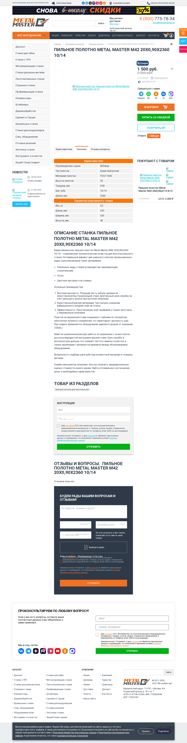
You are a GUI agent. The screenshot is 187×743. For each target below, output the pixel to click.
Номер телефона (82, 534)
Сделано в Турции (25, 117)
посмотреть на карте (121, 3)
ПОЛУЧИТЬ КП (156, 127)
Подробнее (163, 731)
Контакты (153, 35)
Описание (81, 149)
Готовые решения (25, 143)
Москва (114, 24)
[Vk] (163, 94)
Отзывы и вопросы (100, 149)
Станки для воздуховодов (29, 130)
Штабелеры (21, 104)
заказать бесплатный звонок (163, 3)
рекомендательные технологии (72, 736)
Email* (122, 524)
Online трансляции (63, 3)
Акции (55, 35)
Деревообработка (25, 111)
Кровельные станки (26, 124)
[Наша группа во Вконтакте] (83, 3)
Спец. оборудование (26, 136)
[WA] (148, 94)
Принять (146, 731)
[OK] (156, 94)
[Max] (171, 94)
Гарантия (80, 35)
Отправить (93, 446)
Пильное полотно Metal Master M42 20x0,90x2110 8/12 (155, 189)
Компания (66, 35)
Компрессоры (23, 98)
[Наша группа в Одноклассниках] (104, 3)
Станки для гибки (25, 53)
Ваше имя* (84, 524)
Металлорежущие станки (29, 66)
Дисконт (141, 35)
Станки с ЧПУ (23, 59)
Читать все (21, 204)
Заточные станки (25, 149)
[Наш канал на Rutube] (93, 3)
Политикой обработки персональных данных (74, 732)
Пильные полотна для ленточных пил (72, 389)
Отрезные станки (25, 85)
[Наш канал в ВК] (97, 3)
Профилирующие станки (29, 91)
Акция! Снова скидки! (27, 162)
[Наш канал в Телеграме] (86, 3)
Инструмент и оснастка (28, 156)
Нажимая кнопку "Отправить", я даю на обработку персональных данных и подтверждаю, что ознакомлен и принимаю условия (90, 570)
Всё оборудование (29, 35)
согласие (70, 426)
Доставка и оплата (122, 35)
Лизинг (92, 35)
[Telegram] (141, 94)
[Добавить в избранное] (172, 68)
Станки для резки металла (29, 72)
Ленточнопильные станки (29, 79)
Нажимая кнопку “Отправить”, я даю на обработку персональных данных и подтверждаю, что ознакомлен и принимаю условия (131, 643)
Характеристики (64, 149)
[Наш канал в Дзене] (90, 3)
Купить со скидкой (156, 117)
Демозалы (104, 35)
